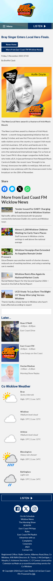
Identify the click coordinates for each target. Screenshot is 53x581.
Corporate (27, 543)
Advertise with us (27, 537)
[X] (26, 508)
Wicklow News (27, 519)
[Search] (49, 311)
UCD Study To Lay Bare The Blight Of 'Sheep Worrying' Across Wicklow (33, 295)
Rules (27, 531)
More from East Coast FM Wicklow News (24, 50)
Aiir (33, 574)
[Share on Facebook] (4, 189)
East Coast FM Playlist (27, 534)
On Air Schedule (27, 516)
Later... (6, 318)
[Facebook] (17, 508)
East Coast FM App (27, 528)
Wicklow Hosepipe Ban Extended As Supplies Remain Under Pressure (25, 253)
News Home (11, 44)
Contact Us (27, 550)
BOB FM (27, 525)
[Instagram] (34, 508)
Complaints (27, 540)
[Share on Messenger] (12, 189)
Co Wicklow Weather (15, 386)
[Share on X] (20, 189)
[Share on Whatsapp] (27, 189)
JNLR (27, 547)
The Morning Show (27, 522)
